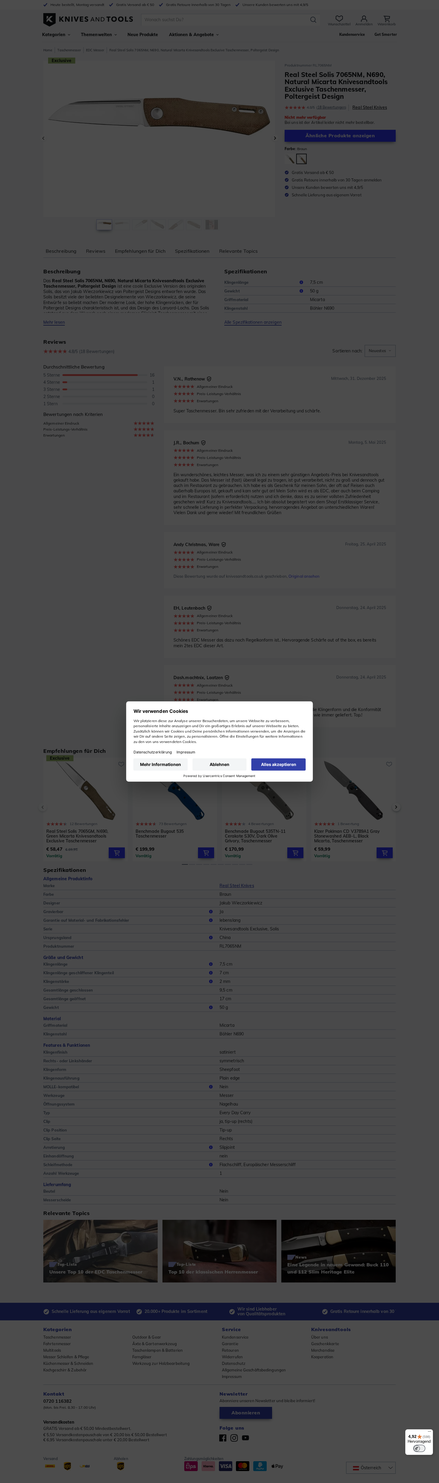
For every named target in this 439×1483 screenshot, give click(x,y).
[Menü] (429, 1432)
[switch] (419, 1448)
